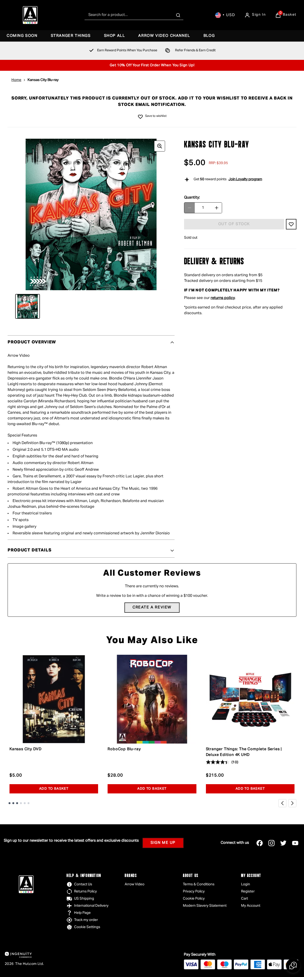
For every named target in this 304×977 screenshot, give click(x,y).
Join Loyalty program (245, 179)
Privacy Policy (194, 891)
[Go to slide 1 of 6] (9, 803)
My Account (250, 905)
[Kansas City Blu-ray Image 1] (27, 306)
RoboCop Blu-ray (124, 749)
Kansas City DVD (26, 749)
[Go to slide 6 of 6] (28, 803)
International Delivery (91, 905)
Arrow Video (134, 884)
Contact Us (83, 884)
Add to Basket (53, 788)
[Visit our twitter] (283, 843)
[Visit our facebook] (259, 843)
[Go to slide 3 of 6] (17, 803)
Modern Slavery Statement (205, 905)
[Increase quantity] (216, 208)
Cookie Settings (87, 927)
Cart (244, 898)
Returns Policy (85, 891)
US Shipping (84, 898)
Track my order (86, 920)
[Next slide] (292, 803)
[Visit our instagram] (271, 843)
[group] (91, 214)
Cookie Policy (194, 898)
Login (245, 884)
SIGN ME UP (163, 843)
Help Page (82, 913)
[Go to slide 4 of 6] (21, 803)
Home (16, 80)
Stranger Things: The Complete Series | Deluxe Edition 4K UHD (244, 752)
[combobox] (134, 15)
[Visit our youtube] (295, 843)
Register (248, 891)
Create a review (152, 607)
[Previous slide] (282, 803)
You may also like (152, 640)
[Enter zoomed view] (159, 146)
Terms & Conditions (198, 884)
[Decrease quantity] (189, 208)
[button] (293, 965)
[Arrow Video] (30, 15)
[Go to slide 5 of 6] (25, 803)
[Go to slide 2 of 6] (13, 803)
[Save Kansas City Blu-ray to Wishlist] (140, 116)
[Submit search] (178, 15)
